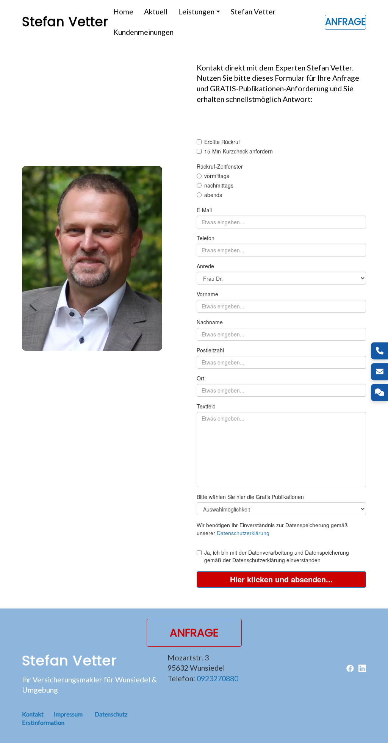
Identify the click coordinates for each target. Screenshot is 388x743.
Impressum (68, 714)
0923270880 (217, 678)
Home (123, 11)
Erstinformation (43, 722)
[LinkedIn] (362, 667)
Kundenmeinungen (143, 32)
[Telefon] (379, 350)
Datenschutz (111, 714)
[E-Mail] (379, 371)
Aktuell (155, 11)
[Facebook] (350, 667)
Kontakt (38, 714)
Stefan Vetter (253, 11)
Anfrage (345, 21)
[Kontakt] (379, 392)
